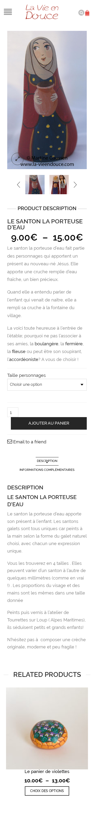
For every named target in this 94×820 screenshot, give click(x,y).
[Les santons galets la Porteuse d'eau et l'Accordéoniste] (59, 184)
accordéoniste (23, 359)
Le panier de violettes (47, 771)
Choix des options (47, 791)
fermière (74, 343)
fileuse (19, 351)
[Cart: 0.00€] (88, 10)
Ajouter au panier (48, 423)
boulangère (46, 343)
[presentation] (19, 184)
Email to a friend (29, 441)
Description (47, 461)
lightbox (17, 159)
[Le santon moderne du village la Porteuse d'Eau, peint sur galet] (47, 100)
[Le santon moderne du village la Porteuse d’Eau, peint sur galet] (35, 184)
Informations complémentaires (47, 470)
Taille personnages (26, 375)
